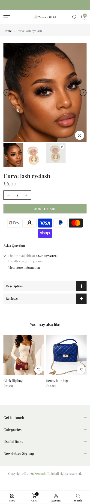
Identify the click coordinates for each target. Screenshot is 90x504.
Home (7, 30)
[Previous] (6, 92)
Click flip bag (13, 380)
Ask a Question (14, 245)
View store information (24, 267)
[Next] (83, 92)
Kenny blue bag (57, 380)
